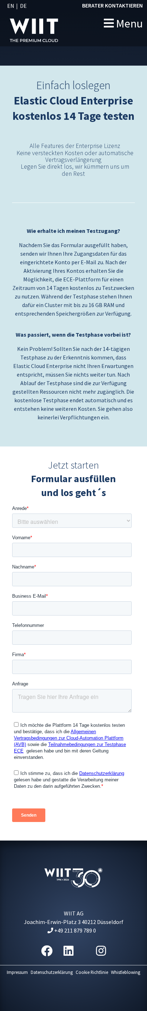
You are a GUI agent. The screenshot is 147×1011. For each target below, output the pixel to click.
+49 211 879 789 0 (74, 930)
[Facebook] (46, 951)
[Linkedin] (69, 951)
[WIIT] (48, 23)
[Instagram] (101, 951)
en (10, 5)
